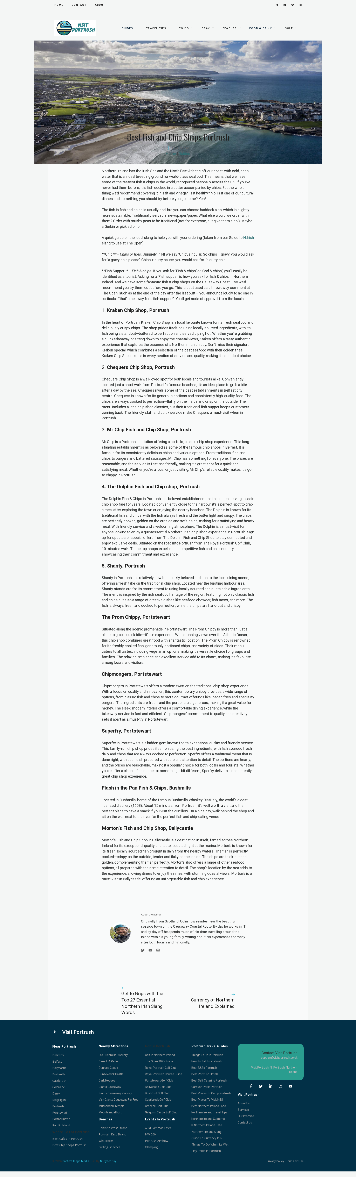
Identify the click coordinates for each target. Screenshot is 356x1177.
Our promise (246, 1116)
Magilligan (59, 1100)
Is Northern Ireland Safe (206, 1125)
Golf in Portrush (157, 1046)
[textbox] (107, 1080)
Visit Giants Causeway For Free (118, 1099)
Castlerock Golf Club (158, 1099)
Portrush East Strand (112, 1134)
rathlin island (61, 1125)
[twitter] (292, 5)
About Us (244, 1103)
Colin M (183, 148)
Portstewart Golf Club (159, 1080)
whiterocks (106, 1141)
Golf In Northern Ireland (160, 1055)
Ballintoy (58, 1055)
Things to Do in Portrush (207, 1055)
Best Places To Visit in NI (207, 1099)
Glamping (151, 1147)
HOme (58, 4)
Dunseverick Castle (111, 1074)
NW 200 (150, 1134)
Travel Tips (156, 28)
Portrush (58, 1106)
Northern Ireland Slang (206, 1132)
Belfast (57, 1061)
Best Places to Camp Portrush (211, 1093)
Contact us (245, 1122)
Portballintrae (61, 1119)
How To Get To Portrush (206, 1061)
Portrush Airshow (156, 1141)
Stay (206, 28)
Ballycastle (59, 1068)
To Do (184, 28)
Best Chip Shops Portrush (69, 1145)
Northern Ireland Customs (208, 1118)
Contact (79, 4)
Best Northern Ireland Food (208, 1106)
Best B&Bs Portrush (204, 1067)
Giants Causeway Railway (115, 1093)
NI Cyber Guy (108, 1161)
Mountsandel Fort (110, 1112)
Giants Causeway (110, 1087)
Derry (56, 1093)
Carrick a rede (108, 1061)
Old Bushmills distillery (113, 1055)
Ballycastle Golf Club (158, 1087)
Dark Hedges (107, 1080)
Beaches (229, 28)
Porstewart (59, 1112)
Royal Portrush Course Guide (163, 1074)
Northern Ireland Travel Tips (209, 1112)
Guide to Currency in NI (207, 1138)
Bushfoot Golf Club (157, 1093)
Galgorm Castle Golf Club (161, 1112)
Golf (289, 28)
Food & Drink (260, 28)
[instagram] (300, 5)
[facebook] (284, 5)
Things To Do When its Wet (209, 1144)
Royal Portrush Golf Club (161, 1067)
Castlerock (59, 1081)
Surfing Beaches (109, 1147)
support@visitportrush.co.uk (279, 1057)
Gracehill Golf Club (157, 1106)
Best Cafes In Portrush (67, 1139)
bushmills (58, 1074)
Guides (127, 28)
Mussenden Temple (111, 1106)
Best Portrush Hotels (204, 1074)
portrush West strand (113, 1128)
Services (243, 1109)
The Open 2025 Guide (159, 1061)
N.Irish (248, 237)
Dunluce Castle (108, 1067)
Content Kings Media (75, 1161)
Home (171, 153)
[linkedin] (277, 5)
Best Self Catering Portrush (209, 1080)
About (100, 4)
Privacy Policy (275, 1161)
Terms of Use (295, 1161)
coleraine (58, 1087)
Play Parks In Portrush (206, 1151)
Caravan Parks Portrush (206, 1087)
